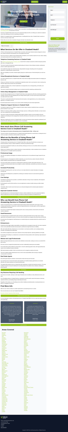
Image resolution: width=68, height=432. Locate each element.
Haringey (3, 384)
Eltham (3, 378)
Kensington (26, 345)
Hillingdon (26, 407)
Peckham (3, 391)
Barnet (25, 346)
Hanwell (25, 388)
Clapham (25, 335)
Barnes (25, 368)
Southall (25, 397)
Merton (25, 361)
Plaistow (3, 349)
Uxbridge (25, 410)
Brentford (25, 379)
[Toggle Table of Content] (11, 46)
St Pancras (4, 396)
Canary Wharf (4, 364)
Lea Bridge (4, 361)
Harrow (25, 384)
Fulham (25, 354)
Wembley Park (26, 369)
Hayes (25, 405)
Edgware (25, 364)
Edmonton (4, 372)
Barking (3, 340)
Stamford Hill (4, 374)
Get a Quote (23, 21)
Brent (25, 347)
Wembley (26, 373)
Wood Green (4, 387)
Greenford (26, 391)
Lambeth (3, 411)
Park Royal (26, 372)
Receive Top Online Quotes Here (23, 295)
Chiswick (25, 370)
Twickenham (26, 392)
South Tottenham (5, 375)
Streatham (26, 344)
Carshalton (26, 375)
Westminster (4, 403)
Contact (64, 1)
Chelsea (25, 340)
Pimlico (3, 410)
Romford (6, 293)
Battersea (26, 342)
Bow (3, 360)
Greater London (5, 356)
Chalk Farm (4, 405)
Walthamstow (4, 350)
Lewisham (4, 383)
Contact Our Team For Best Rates (23, 123)
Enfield (3, 388)
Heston (25, 401)
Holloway (3, 389)
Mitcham (25, 363)
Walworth (3, 393)
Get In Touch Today (23, 42)
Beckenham (26, 332)
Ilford (14, 293)
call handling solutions (5, 30)
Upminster (4, 342)
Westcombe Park (5, 363)
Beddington (26, 365)
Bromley (3, 358)
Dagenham (11, 293)
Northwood (26, 402)
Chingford (4, 355)
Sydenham (4, 407)
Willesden (26, 350)
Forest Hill (4, 402)
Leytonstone (4, 347)
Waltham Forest (5, 354)
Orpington (26, 333)
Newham (3, 346)
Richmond (26, 386)
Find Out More (23, 269)
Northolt (25, 393)
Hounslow (26, 400)
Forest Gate (4, 345)
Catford (3, 392)
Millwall (3, 369)
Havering (17, 293)
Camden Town (4, 398)
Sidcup (3, 382)
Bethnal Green (4, 370)
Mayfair (3, 406)
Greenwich (4, 377)
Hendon (25, 349)
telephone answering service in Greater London (11, 61)
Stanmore (26, 377)
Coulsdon (26, 389)
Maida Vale (26, 337)
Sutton (25, 383)
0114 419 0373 (34, 1)
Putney (25, 358)
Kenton (25, 378)
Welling (3, 359)
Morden (25, 374)
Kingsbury (26, 359)
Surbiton (25, 398)
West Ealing (26, 382)
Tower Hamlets (5, 365)
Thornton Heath (27, 351)
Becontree (3, 293)
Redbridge (4, 341)
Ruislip (25, 403)
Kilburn (25, 341)
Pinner (25, 396)
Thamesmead (4, 344)
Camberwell (4, 397)
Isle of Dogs (4, 368)
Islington (3, 386)
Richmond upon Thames (28, 387)
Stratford (3, 351)
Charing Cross (4, 401)
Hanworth (26, 406)
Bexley (3, 373)
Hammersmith (26, 356)
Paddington (26, 336)
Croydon (25, 360)
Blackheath (4, 379)
